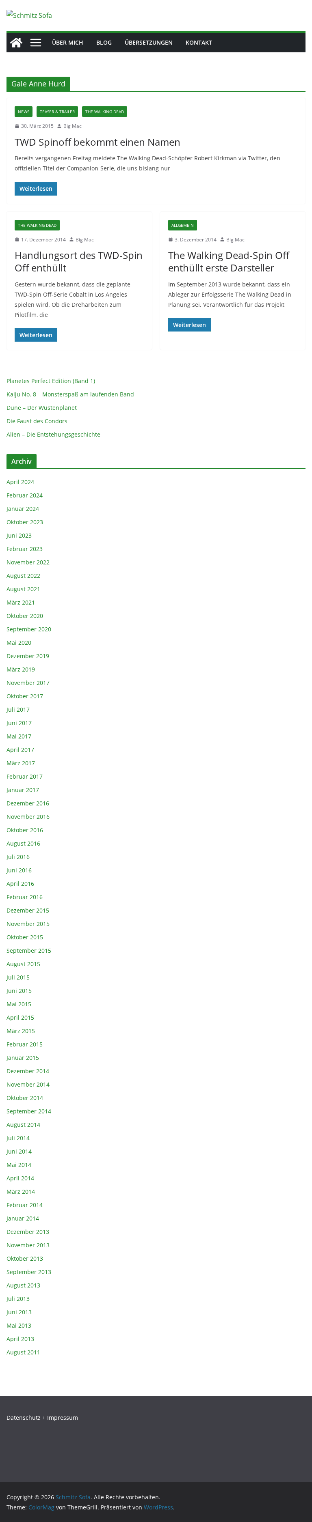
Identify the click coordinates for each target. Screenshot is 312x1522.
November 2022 (28, 562)
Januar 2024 (22, 508)
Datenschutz (23, 1417)
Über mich (67, 42)
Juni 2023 (19, 535)
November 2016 (28, 816)
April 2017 (20, 749)
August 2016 (23, 843)
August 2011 (23, 1352)
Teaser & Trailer (57, 111)
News (23, 111)
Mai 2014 (18, 1165)
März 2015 (20, 1031)
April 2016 (20, 883)
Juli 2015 (18, 977)
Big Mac (72, 126)
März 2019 (20, 669)
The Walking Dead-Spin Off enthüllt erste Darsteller (228, 261)
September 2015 (28, 950)
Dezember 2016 (27, 803)
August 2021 (23, 589)
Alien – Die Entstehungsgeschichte (53, 434)
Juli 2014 (18, 1138)
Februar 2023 (24, 549)
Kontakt (199, 42)
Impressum (62, 1417)
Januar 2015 (22, 1057)
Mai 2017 (18, 736)
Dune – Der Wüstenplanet (41, 407)
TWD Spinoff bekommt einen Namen (97, 142)
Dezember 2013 (27, 1232)
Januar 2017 (22, 790)
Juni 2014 (19, 1151)
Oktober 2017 (24, 696)
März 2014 (20, 1191)
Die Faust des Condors (36, 421)
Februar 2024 (24, 495)
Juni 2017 (19, 723)
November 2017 (28, 683)
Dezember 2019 (27, 656)
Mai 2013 (18, 1325)
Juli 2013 (18, 1298)
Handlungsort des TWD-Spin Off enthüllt (79, 261)
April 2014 (20, 1178)
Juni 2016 (19, 870)
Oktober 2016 (24, 830)
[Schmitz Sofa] (16, 42)
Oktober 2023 (24, 522)
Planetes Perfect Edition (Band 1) (50, 381)
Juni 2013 (19, 1312)
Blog (104, 42)
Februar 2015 (24, 1044)
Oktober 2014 (24, 1098)
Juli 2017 (18, 709)
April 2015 (20, 1017)
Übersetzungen (149, 42)
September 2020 (28, 629)
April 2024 (20, 482)
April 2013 (20, 1339)
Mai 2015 (18, 1004)
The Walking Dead (104, 111)
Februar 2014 (24, 1205)
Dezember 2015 (27, 910)
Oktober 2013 (24, 1258)
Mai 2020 (18, 642)
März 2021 (20, 602)
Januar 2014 (22, 1218)
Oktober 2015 (24, 937)
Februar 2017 (24, 776)
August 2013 (23, 1285)
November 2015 (28, 924)
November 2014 (28, 1084)
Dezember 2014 (27, 1071)
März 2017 (20, 763)
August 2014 (23, 1124)
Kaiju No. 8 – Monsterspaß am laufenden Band (70, 394)
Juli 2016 (18, 857)
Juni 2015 (19, 991)
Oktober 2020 (24, 616)
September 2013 (28, 1272)
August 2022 (23, 575)
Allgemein (182, 225)
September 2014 (28, 1111)
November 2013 (28, 1245)
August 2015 (23, 964)
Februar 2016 (24, 897)
